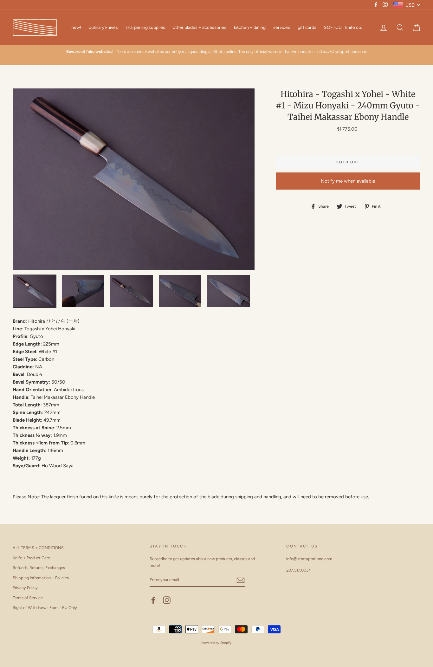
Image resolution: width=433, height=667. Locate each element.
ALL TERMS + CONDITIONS (38, 547)
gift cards (307, 27)
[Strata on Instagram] (167, 600)
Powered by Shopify (216, 643)
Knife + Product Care (31, 557)
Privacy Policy (25, 587)
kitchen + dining (250, 27)
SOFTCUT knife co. (343, 27)
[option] (216, 52)
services (281, 27)
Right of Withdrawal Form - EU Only (45, 607)
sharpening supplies (145, 27)
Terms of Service (28, 597)
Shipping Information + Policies (41, 577)
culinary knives (103, 27)
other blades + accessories (199, 27)
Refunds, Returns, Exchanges (39, 567)
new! (76, 27)
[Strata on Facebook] (153, 600)
